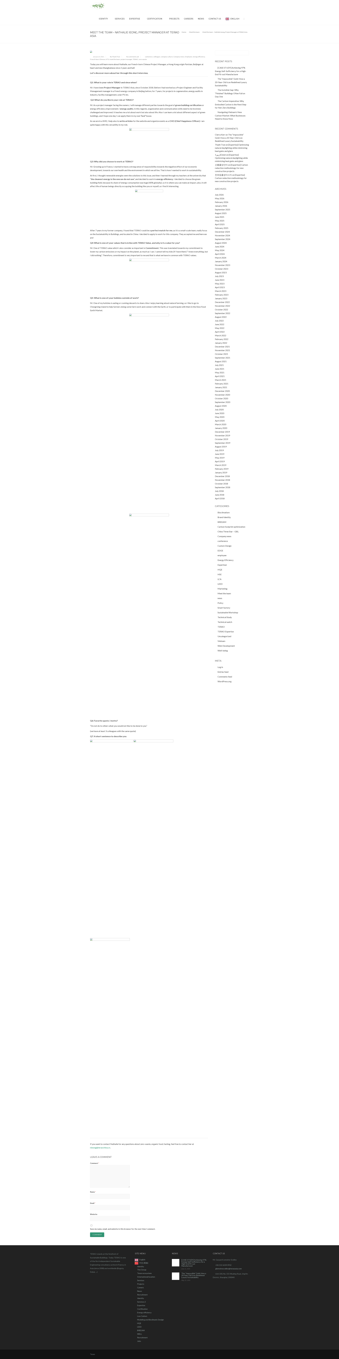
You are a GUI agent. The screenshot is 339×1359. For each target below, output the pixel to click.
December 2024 (222, 231)
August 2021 (221, 361)
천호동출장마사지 (223, 175)
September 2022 (222, 313)
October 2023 (221, 268)
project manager (126, 59)
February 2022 (221, 339)
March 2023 (220, 291)
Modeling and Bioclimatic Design (150, 1320)
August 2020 (221, 406)
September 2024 (222, 239)
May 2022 (219, 328)
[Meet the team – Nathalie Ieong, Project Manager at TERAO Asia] (149, 52)
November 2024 (222, 235)
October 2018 (221, 483)
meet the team (115, 59)
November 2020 (222, 394)
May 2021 (219, 372)
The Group (141, 1270)
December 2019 (222, 431)
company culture (167, 57)
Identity (103, 19)
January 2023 (221, 298)
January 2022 (221, 343)
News (201, 19)
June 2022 (219, 324)
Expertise (134, 19)
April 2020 (220, 420)
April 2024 (220, 254)
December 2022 (222, 302)
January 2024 (221, 261)
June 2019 (219, 454)
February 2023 (221, 294)
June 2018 (219, 494)
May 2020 (219, 417)
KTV (107, 59)
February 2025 (221, 228)
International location (146, 1277)
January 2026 (221, 206)
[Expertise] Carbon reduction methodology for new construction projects (231, 168)
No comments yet (132, 57)
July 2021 (219, 365)
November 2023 (222, 265)
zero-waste (143, 59)
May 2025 (219, 220)
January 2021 (221, 387)
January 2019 (221, 472)
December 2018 (222, 476)
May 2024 (219, 250)
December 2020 (222, 391)
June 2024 (219, 246)
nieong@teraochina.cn (100, 1147)
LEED (139, 1327)
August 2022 (221, 317)
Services (120, 19)
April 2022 (220, 331)
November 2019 (222, 435)
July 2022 (219, 320)
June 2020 (219, 413)
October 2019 (221, 439)
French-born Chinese (97, 59)
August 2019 (221, 446)
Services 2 (141, 1302)
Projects (174, 19)
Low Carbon (142, 1316)
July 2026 (219, 194)
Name (93, 1192)
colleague (156, 57)
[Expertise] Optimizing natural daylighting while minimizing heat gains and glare (232, 147)
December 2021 (222, 346)
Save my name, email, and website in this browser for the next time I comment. (122, 1229)
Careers (188, 19)
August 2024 (221, 243)
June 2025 (219, 217)
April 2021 (220, 376)
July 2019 (219, 450)
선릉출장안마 (221, 165)
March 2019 (220, 465)
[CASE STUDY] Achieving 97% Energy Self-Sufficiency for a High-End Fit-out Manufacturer (193, 1263)
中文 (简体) (143, 1263)
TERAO (135, 59)
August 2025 (221, 213)
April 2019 (220, 461)
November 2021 (222, 350)
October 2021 (221, 354)
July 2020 (219, 409)
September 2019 (222, 443)
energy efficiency (199, 57)
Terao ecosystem (144, 1273)
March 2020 (220, 424)
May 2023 (219, 283)
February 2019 (221, 469)
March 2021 (220, 380)
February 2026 (221, 202)
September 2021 (222, 357)
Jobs (139, 1341)
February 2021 (221, 383)
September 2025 (222, 209)
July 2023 (219, 276)
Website (93, 1214)
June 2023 (219, 280)
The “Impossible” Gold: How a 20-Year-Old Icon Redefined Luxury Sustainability (229, 137)
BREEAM (141, 1330)
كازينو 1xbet (220, 154)
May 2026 (219, 198)
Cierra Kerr (220, 134)
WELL (139, 1334)
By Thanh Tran (115, 57)
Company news (178, 57)
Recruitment (142, 1295)
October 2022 (221, 309)
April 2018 (220, 498)
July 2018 (219, 491)
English (234, 19)
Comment (94, 1163)
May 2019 (219, 457)
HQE (139, 1323)
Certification (154, 19)
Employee (188, 57)
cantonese (149, 57)
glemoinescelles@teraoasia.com (228, 1268)
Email (92, 1203)
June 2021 (219, 368)
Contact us (215, 19)
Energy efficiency (144, 1312)
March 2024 (220, 257)
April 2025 (220, 224)
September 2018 (222, 487)
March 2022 (220, 335)
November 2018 (222, 480)
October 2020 (221, 398)
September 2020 (222, 402)
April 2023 (220, 287)
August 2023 (221, 272)
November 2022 (222, 306)
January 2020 (221, 428)
